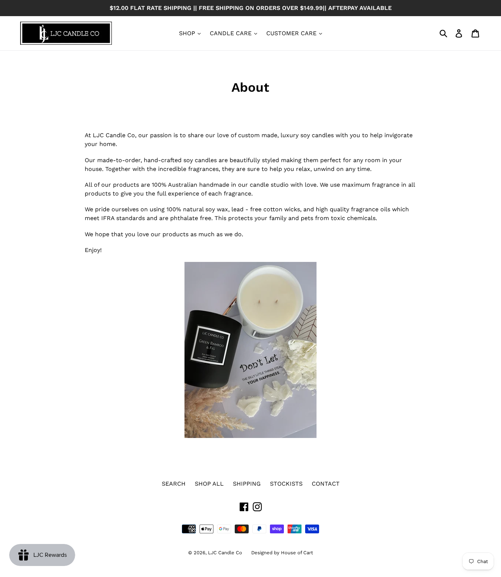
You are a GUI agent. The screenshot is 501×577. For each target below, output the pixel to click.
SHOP (188, 33)
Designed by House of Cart (282, 552)
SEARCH (174, 483)
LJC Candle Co (225, 552)
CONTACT (326, 483)
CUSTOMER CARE (292, 33)
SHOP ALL (209, 483)
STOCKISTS (286, 483)
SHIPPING (247, 483)
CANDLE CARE (231, 33)
